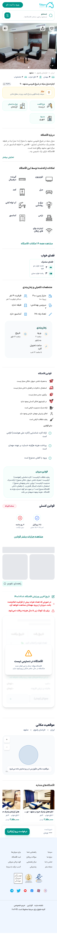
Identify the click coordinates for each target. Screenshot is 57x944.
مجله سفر (48, 867)
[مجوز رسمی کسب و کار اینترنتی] (18, 878)
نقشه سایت (38, 905)
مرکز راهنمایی (31, 862)
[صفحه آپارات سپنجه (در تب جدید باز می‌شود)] (38, 891)
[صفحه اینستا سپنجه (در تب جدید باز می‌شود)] (45, 891)
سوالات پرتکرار (31, 857)
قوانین (30, 905)
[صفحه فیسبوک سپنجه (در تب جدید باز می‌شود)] (32, 891)
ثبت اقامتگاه (16, 857)
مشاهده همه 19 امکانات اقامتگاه (37, 244)
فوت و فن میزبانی (14, 862)
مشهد (31, 73)
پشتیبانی (33, 867)
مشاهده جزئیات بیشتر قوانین (28, 537)
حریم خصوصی (19, 905)
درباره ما (49, 857)
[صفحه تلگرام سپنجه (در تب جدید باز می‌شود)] (12, 891)
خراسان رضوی (42, 73)
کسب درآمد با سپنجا (13, 867)
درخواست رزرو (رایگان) (17, 831)
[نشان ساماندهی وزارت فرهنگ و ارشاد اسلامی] (28, 878)
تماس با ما (48, 862)
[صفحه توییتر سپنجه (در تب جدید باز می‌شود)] (18, 891)
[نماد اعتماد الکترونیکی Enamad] (39, 878)
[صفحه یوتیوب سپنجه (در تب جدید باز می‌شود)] (25, 891)
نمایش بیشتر (8, 157)
